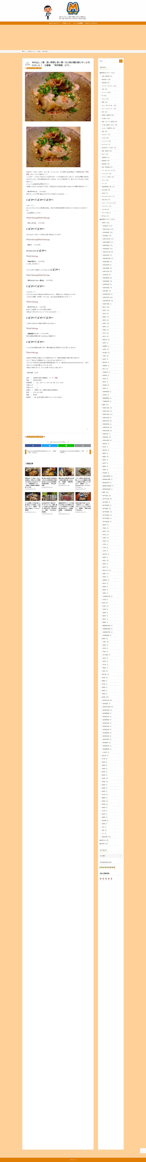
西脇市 (105, 586)
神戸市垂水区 (107, 521)
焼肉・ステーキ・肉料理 (109, 121)
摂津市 (106, 326)
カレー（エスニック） (109, 108)
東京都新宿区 (107, 732)
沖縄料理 (105, 157)
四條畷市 (106, 346)
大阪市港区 (107, 274)
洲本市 (105, 567)
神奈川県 (105, 755)
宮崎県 (104, 817)
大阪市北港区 (107, 304)
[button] (33, 445)
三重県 (105, 671)
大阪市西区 (107, 235)
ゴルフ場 (105, 209)
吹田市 (106, 310)
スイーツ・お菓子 (108, 177)
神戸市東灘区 (107, 511)
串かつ (105, 154)
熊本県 (104, 814)
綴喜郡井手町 (107, 482)
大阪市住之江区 (108, 252)
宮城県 (104, 687)
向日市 (105, 446)
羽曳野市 (106, 365)
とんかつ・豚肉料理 (108, 128)
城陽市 (105, 466)
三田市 (105, 550)
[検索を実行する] (121, 61)
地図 (56, 378)
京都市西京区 (107, 424)
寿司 (104, 112)
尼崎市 (106, 524)
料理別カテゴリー (108, 72)
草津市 (105, 648)
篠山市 (105, 583)
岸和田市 (106, 385)
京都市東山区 (107, 427)
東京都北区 (106, 703)
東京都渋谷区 (107, 729)
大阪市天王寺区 (108, 239)
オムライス (106, 144)
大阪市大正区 (107, 271)
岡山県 (105, 778)
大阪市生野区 (107, 261)
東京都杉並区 (107, 736)
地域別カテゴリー (108, 219)
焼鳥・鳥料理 (107, 151)
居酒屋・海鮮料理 (37, 68)
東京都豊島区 (107, 719)
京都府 (105, 404)
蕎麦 (104, 102)
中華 (104, 89)
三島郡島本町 (107, 401)
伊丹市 (106, 534)
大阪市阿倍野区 (108, 242)
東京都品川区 (107, 716)
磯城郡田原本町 (107, 625)
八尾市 (106, 355)
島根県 (104, 788)
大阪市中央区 (30, 68)
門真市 (106, 330)
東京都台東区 (107, 710)
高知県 (105, 801)
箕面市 (106, 323)
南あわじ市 (107, 570)
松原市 (105, 359)
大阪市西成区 (107, 248)
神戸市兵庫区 (107, 515)
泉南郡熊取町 (107, 391)
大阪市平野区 (107, 265)
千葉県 (104, 693)
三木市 (105, 547)
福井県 (104, 762)
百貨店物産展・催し (108, 186)
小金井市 (106, 752)
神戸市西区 (106, 502)
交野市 (105, 343)
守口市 (106, 333)
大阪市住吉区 (107, 255)
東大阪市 (106, 352)
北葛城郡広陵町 (107, 628)
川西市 (106, 537)
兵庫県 (105, 492)
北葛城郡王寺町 (107, 632)
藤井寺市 (106, 362)
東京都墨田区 (107, 749)
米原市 (105, 661)
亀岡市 (105, 453)
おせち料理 (106, 190)
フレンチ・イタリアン (109, 86)
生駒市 (105, 612)
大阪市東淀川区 (108, 300)
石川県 (104, 758)
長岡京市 (106, 443)
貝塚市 (105, 388)
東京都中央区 (107, 700)
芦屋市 (106, 541)
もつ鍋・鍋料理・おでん (109, 125)
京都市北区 (106, 433)
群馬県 (104, 690)
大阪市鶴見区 (107, 284)
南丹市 (105, 463)
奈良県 (105, 602)
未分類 (104, 843)
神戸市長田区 (107, 505)
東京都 (105, 697)
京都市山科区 (107, 440)
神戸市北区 (107, 495)
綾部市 (105, 459)
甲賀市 (105, 651)
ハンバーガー (106, 173)
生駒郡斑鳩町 (107, 635)
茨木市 (106, 313)
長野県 (104, 765)
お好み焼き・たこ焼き (109, 147)
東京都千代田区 (108, 706)
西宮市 (106, 531)
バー (104, 183)
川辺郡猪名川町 (107, 596)
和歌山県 (105, 674)
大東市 (106, 349)
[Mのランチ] (73, 8)
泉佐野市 (106, 394)
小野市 (105, 544)
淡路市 (105, 563)
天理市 (105, 609)
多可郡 (105, 599)
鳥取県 (104, 784)
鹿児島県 (105, 820)
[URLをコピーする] (83, 445)
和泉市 (105, 378)
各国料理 (106, 164)
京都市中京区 (107, 414)
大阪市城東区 (107, 281)
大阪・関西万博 (107, 76)
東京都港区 (107, 742)
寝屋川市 (106, 339)
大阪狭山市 (106, 372)
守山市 (105, 664)
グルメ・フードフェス (108, 203)
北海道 (105, 677)
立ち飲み (106, 118)
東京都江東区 (107, 739)
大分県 (104, 810)
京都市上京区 (107, 407)
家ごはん (105, 216)
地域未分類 (106, 836)
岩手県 (104, 684)
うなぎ (105, 138)
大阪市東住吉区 (108, 258)
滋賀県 (105, 638)
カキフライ (106, 134)
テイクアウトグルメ (108, 196)
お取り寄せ (106, 199)
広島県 (105, 781)
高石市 (105, 381)
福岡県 (105, 804)
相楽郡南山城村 (107, 479)
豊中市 (106, 307)
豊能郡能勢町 (107, 398)
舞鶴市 (106, 456)
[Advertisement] (73, 37)
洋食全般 (106, 82)
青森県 (104, 680)
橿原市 (105, 615)
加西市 (105, 557)
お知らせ (104, 840)
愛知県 (104, 775)
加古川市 (106, 554)
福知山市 (106, 450)
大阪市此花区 (107, 287)
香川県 (105, 794)
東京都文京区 (107, 726)
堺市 (105, 368)
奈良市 (106, 606)
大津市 (106, 641)
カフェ (105, 180)
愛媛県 (104, 797)
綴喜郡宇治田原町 (108, 485)
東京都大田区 (107, 723)
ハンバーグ (106, 141)
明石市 (106, 560)
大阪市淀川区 (107, 297)
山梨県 (104, 768)
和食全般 (106, 79)
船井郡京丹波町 (107, 489)
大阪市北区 (107, 226)
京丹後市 (106, 472)
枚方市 (106, 336)
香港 (104, 830)
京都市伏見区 (107, 430)
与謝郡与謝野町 (107, 476)
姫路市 (106, 573)
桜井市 (105, 619)
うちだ (35, 172)
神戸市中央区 (107, 498)
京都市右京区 (107, 417)
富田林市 (106, 375)
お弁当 (105, 193)
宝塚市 (106, 528)
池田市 (106, 320)
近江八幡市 (106, 654)
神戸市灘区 (107, 508)
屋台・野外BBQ (107, 167)
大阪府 (105, 222)
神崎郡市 (106, 580)
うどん (105, 99)
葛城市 (105, 622)
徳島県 (104, 791)
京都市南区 (107, 437)
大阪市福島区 (107, 232)
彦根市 (105, 645)
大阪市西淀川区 (107, 294)
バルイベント (106, 206)
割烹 (104, 131)
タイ (104, 833)
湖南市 (105, 667)
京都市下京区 (107, 411)
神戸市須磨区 (107, 518)
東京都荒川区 (107, 745)
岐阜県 (104, 771)
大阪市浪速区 (107, 245)
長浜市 (105, 658)
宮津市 (105, 469)
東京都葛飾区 (107, 713)
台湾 (104, 827)
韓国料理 (106, 160)
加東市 (105, 576)
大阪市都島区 (107, 278)
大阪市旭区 (107, 291)
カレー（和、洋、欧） (109, 105)
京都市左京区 (107, 420)
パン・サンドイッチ (108, 170)
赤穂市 (105, 593)
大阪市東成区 (107, 268)
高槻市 (106, 317)
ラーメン (106, 92)
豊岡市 (105, 589)
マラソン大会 (106, 212)
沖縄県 (104, 823)
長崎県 (104, 807)
